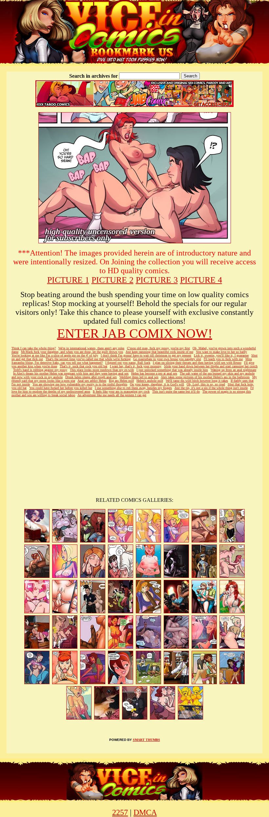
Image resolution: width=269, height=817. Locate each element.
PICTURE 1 (68, 280)
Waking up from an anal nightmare (233, 370)
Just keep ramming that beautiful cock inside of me (159, 352)
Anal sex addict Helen (91, 380)
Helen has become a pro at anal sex (154, 373)
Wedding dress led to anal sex (138, 377)
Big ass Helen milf (121, 380)
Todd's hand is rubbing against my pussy (40, 370)
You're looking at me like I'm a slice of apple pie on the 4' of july (54, 355)
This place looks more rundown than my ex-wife (102, 370)
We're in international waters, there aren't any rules (91, 348)
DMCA (145, 812)
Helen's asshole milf (149, 380)
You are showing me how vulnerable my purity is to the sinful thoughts (79, 384)
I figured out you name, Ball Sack (127, 362)
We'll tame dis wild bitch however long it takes (197, 380)
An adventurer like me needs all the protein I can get (111, 395)
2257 (120, 812)
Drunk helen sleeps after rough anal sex (91, 377)
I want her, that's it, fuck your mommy (135, 366)
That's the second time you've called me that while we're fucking (88, 359)
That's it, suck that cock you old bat (83, 366)
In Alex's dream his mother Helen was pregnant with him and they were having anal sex (71, 373)
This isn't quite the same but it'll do (176, 391)
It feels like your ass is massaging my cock (121, 391)
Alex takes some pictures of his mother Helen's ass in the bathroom (205, 377)
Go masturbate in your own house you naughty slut (167, 359)
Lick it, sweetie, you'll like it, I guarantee (221, 355)
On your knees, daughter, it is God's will (157, 384)
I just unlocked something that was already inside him (172, 370)
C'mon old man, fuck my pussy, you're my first (158, 348)
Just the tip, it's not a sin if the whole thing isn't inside (211, 388)
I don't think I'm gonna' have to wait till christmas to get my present (146, 355)
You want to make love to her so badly (221, 352)
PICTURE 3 (157, 280)
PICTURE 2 (113, 280)
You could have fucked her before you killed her (60, 388)
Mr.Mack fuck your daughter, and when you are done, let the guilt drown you (72, 352)
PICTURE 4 (201, 280)
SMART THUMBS (146, 740)
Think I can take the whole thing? (33, 348)
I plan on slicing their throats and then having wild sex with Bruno (197, 362)
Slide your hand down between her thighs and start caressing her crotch (211, 366)
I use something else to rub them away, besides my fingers (133, 388)
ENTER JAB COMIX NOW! (134, 333)
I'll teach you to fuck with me (223, 359)
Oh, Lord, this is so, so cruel (206, 384)
